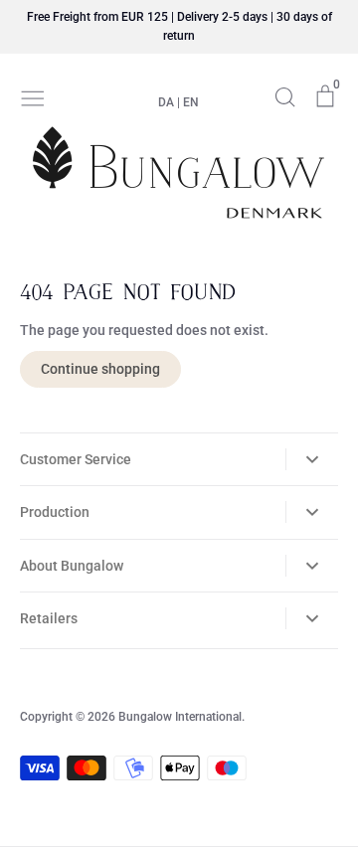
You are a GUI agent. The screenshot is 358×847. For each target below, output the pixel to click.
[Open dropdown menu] (311, 459)
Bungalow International (180, 717)
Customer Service (75, 459)
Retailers (49, 618)
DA (166, 102)
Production (55, 512)
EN (191, 102)
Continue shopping (100, 369)
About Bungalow (71, 566)
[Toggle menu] (33, 96)
